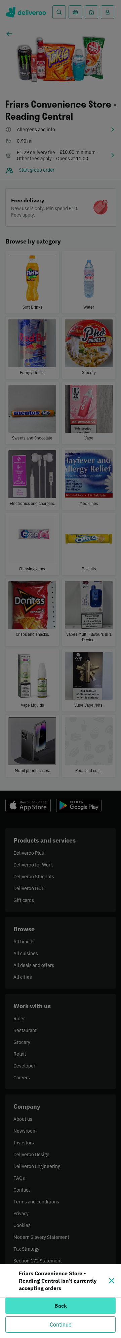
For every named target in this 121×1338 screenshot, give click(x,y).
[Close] (112, 1281)
